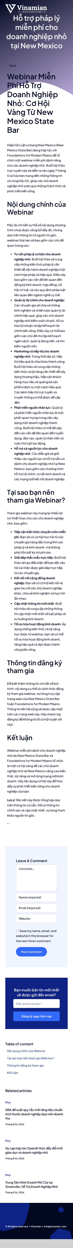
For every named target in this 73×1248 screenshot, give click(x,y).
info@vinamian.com (55, 1226)
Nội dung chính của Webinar (26, 1051)
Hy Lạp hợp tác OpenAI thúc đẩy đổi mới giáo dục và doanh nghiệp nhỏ (34, 1150)
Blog (7, 1102)
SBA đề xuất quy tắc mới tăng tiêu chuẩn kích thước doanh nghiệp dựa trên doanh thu (34, 1114)
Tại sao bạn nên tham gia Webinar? (30, 1058)
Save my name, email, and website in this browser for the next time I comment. (36, 936)
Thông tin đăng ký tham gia (25, 1065)
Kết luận (12, 1073)
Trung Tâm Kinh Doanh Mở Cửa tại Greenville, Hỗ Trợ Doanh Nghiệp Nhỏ (31, 1184)
